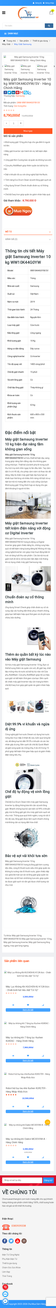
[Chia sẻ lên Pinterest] (17, 92)
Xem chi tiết (28, 1010)
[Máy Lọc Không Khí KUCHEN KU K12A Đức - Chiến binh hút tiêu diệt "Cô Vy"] (28, 974)
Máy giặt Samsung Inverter (16, 942)
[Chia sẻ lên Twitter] (9, 92)
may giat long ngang (19, 946)
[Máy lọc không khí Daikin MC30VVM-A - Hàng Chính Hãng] (28, 1126)
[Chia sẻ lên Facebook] (5, 92)
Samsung (20, 96)
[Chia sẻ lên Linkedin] (13, 92)
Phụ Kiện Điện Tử (9, 1259)
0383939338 (18, 1225)
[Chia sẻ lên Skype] (25, 92)
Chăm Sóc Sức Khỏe (11, 1267)
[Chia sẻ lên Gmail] (21, 92)
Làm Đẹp (6, 1272)
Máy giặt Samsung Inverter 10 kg (37, 939)
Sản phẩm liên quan (16, 961)
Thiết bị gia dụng (9, 1263)
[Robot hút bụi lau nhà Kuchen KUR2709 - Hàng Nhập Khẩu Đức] (28, 1075)
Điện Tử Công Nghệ (10, 1255)
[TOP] (47, 1291)
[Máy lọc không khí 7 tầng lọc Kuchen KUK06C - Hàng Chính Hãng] (28, 1025)
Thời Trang (7, 1276)
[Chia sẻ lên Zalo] (29, 92)
